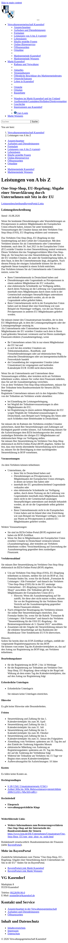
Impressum (13, 930)
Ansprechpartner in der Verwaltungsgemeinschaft (32, 909)
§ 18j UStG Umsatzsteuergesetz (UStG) (27, 786)
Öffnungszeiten (15, 914)
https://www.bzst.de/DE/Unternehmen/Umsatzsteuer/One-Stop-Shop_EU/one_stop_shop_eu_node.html (36, 835)
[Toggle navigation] (38, 19)
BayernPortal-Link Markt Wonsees (25, 871)
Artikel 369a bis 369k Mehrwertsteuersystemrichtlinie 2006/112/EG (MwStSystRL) (34, 790)
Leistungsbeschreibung (12, 203)
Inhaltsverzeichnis (16, 928)
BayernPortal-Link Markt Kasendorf (26, 868)
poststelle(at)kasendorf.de (22, 895)
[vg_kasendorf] (19, 19)
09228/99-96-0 (17, 892)
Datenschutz (14, 933)
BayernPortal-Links (34, 203)
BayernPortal (14, 844)
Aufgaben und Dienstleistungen (23, 911)
